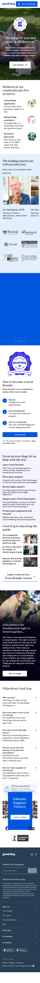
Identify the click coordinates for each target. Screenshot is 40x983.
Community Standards (25, 653)
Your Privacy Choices (23, 966)
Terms (5, 966)
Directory (20, 963)
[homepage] (9, 4)
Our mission (7, 915)
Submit (32, 871)
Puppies (12, 963)
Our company (7, 911)
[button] (20, 701)
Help (4, 924)
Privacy (11, 966)
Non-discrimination (10, 920)
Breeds (5, 963)
